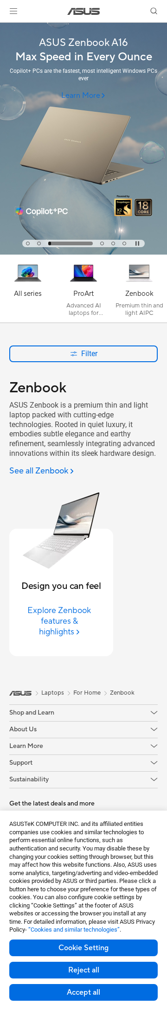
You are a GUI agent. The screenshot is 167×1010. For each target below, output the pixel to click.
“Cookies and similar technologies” (74, 929)
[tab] (28, 243)
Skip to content (5, 28)
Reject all (83, 970)
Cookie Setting (83, 947)
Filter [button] (89, 353)
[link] (83, 11)
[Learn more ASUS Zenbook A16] (83, 252)
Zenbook (122, 693)
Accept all (83, 992)
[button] (13, 11)
